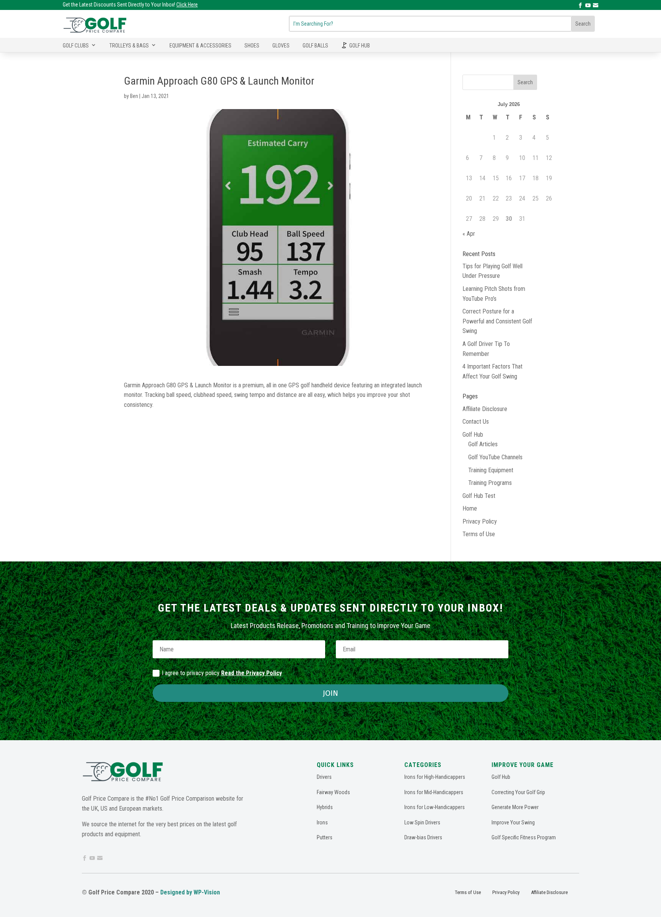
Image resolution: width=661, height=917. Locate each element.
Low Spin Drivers (422, 822)
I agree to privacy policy (222, 673)
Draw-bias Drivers (423, 837)
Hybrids (325, 807)
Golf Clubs (76, 45)
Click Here (187, 5)
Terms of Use (478, 534)
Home (469, 508)
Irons (322, 822)
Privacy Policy (479, 521)
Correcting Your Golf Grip (518, 792)
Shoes (251, 45)
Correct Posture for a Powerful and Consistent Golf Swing (497, 321)
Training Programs (490, 482)
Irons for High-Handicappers (434, 777)
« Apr (468, 233)
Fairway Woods (333, 792)
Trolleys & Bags (129, 45)
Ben (134, 96)
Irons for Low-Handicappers (434, 807)
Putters (324, 837)
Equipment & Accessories (200, 45)
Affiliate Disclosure (484, 409)
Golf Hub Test (478, 495)
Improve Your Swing (513, 822)
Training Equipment (490, 470)
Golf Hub (359, 45)
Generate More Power (515, 807)
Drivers (324, 777)
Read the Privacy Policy (251, 673)
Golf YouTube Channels (495, 457)
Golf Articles (483, 444)
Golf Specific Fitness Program (524, 837)
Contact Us (475, 421)
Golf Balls (315, 45)
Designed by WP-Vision (190, 892)
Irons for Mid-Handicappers (433, 792)
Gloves (281, 45)
